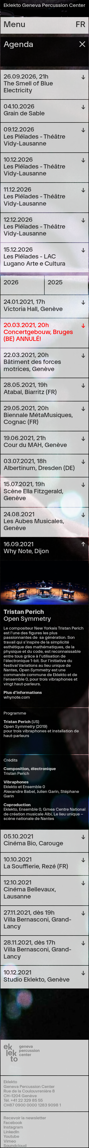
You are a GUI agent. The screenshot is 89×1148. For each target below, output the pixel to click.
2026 (11, 282)
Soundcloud (15, 1145)
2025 (55, 282)
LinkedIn (11, 1131)
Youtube (11, 1136)
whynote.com (17, 697)
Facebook (13, 1122)
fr (80, 23)
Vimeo (10, 1140)
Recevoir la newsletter (25, 1117)
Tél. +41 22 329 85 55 (23, 1100)
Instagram (13, 1126)
